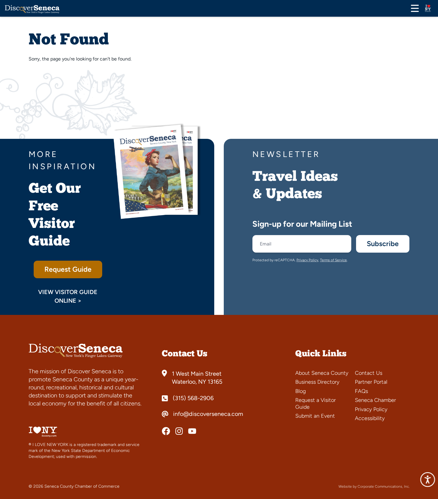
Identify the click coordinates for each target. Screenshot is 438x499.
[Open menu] (415, 8)
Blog (300, 391)
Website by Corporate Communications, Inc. (373, 486)
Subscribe (383, 244)
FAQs (361, 391)
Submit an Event (315, 416)
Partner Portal (371, 382)
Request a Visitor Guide (315, 403)
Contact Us (368, 373)
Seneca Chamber (375, 400)
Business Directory (317, 382)
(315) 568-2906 (193, 398)
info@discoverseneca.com (208, 414)
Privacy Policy (307, 260)
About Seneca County (321, 373)
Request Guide (67, 269)
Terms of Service (333, 260)
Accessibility (370, 418)
